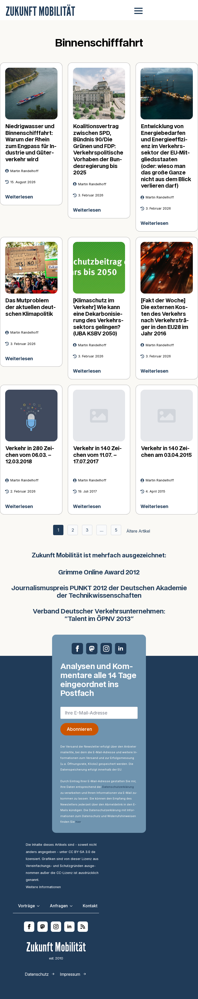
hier (78, 822)
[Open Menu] (138, 11)
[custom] (91, 648)
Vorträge (26, 905)
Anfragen (59, 905)
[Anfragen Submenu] (73, 906)
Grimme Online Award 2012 (99, 573)
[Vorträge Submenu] (40, 906)
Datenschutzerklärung (118, 787)
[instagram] (106, 648)
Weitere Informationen (43, 887)
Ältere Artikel (138, 531)
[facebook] (77, 648)
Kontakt (90, 905)
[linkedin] (120, 648)
